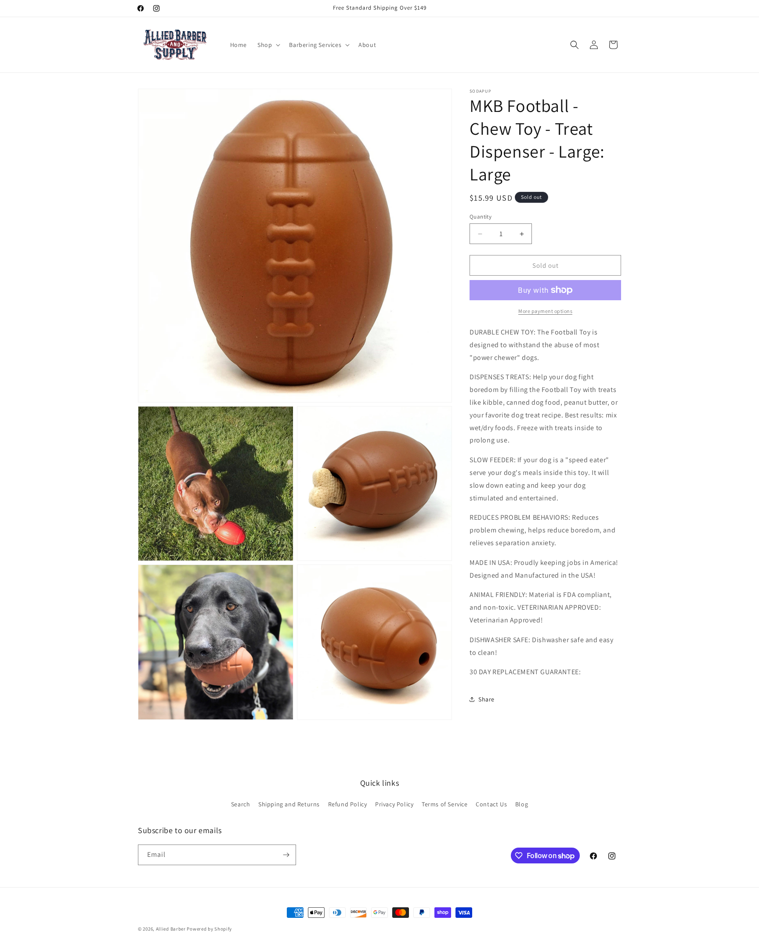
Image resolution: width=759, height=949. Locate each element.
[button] (268, 45)
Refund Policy (347, 804)
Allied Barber (171, 929)
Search (240, 804)
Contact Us (491, 804)
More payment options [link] (545, 311)
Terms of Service (445, 804)
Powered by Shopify (209, 929)
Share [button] (486, 699)
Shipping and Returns (289, 804)
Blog (521, 804)
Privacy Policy (394, 804)
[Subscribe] (286, 855)
